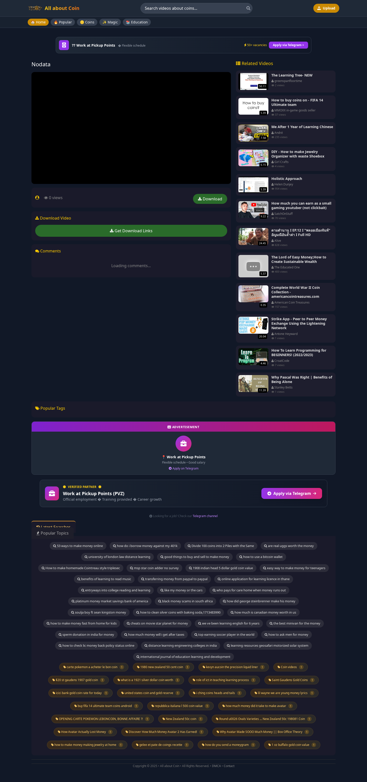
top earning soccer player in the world (225, 634)
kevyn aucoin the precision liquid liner (234, 667)
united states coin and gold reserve (151, 693)
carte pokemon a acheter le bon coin (94, 667)
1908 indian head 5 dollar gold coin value (222, 568)
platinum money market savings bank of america (111, 601)
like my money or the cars (183, 590)
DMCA (216, 766)
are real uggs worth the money (290, 546)
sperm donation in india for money (88, 634)
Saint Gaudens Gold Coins (292, 680)
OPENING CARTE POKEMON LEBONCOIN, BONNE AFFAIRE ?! (103, 719)
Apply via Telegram (292, 493)
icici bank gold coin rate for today (81, 693)
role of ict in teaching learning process (224, 680)
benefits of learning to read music (105, 579)
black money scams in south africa (187, 601)
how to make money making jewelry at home (88, 745)
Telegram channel (205, 516)
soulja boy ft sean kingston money (100, 612)
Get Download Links (133, 231)
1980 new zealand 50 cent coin (164, 667)
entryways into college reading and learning (117, 590)
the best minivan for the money (296, 623)
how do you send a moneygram (229, 745)
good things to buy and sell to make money (196, 556)
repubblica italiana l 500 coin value (181, 706)
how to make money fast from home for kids (83, 623)
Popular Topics (54, 533)
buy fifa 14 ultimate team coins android (107, 706)
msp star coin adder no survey (156, 568)
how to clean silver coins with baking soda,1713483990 (179, 612)
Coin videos (291, 667)
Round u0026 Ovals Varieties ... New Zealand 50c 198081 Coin (264, 719)
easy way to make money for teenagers (295, 568)
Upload (328, 8)
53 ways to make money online (79, 546)
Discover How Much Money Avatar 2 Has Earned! (165, 732)
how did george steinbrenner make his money (260, 601)
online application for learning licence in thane (255, 579)
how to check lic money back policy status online (98, 645)
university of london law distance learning (119, 556)
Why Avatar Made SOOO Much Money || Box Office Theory (263, 732)
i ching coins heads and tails (217, 693)
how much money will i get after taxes (155, 634)
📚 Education (137, 22)
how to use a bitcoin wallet (262, 556)
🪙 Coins (87, 22)
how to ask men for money (288, 634)
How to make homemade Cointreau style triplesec (82, 568)
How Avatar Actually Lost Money (85, 732)
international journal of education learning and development (185, 656)
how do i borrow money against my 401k (147, 546)
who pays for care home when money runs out (251, 590)
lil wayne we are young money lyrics (285, 693)
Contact (229, 766)
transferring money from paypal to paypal (175, 579)
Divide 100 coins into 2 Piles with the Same (222, 546)
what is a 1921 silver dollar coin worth (149, 680)
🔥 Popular (63, 22)
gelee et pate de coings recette (163, 745)
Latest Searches (55, 527)
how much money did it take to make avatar (258, 706)
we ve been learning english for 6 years (230, 623)
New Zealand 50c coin (183, 719)
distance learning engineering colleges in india (182, 645)
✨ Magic (110, 22)
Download (212, 199)
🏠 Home (38, 22)
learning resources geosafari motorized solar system (269, 645)
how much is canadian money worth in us (265, 612)
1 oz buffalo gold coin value (293, 745)
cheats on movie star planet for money (159, 623)
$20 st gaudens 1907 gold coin (79, 680)
